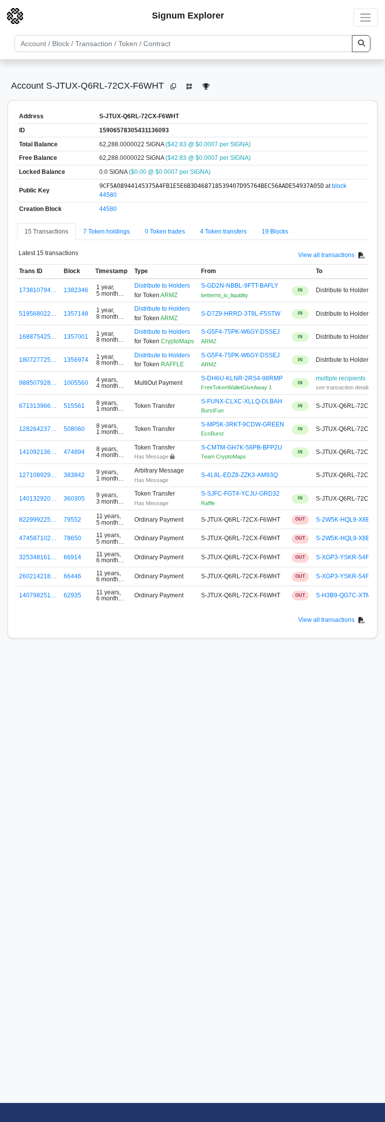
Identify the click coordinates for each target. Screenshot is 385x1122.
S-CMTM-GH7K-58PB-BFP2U (241, 447)
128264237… (38, 428)
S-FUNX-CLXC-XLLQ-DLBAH (241, 401)
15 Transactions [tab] (46, 231)
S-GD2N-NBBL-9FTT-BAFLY (239, 285)
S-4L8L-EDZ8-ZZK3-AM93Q (239, 475)
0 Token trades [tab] (165, 231)
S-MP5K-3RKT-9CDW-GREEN (242, 424)
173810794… (38, 290)
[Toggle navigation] (365, 17)
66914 (72, 557)
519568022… (38, 313)
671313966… (38, 405)
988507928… (38, 382)
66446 (72, 576)
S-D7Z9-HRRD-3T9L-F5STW (240, 313)
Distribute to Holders (162, 285)
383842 (74, 475)
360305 (74, 498)
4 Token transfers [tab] (223, 231)
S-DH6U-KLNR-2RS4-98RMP (242, 378)
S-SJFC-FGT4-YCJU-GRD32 (240, 493)
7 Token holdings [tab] (106, 231)
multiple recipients (340, 378)
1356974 (76, 359)
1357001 (76, 336)
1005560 (76, 382)
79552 (72, 519)
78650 (72, 538)
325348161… (38, 557)
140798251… (38, 595)
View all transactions (326, 255)
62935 (72, 595)
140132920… (38, 498)
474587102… (38, 538)
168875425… (38, 336)
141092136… (38, 452)
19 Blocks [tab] (275, 231)
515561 (74, 405)
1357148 (76, 313)
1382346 (76, 290)
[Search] (361, 43)
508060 (74, 428)
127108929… (38, 475)
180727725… (38, 359)
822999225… (38, 519)
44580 (108, 208)
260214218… (38, 576)
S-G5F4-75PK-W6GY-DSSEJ (240, 331)
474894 (74, 452)
